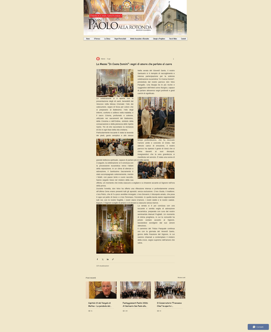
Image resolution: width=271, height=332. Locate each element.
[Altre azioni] (173, 59)
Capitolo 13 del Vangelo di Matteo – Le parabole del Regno (99, 304)
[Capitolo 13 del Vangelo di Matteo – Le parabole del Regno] (101, 290)
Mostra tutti (181, 277)
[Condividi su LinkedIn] (108, 259)
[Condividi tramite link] (113, 259)
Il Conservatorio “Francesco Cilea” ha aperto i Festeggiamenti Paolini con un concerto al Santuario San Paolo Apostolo (169, 304)
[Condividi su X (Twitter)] (103, 259)
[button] (120, 38)
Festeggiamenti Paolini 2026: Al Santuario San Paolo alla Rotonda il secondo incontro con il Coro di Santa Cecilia (135, 304)
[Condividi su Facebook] (97, 259)
